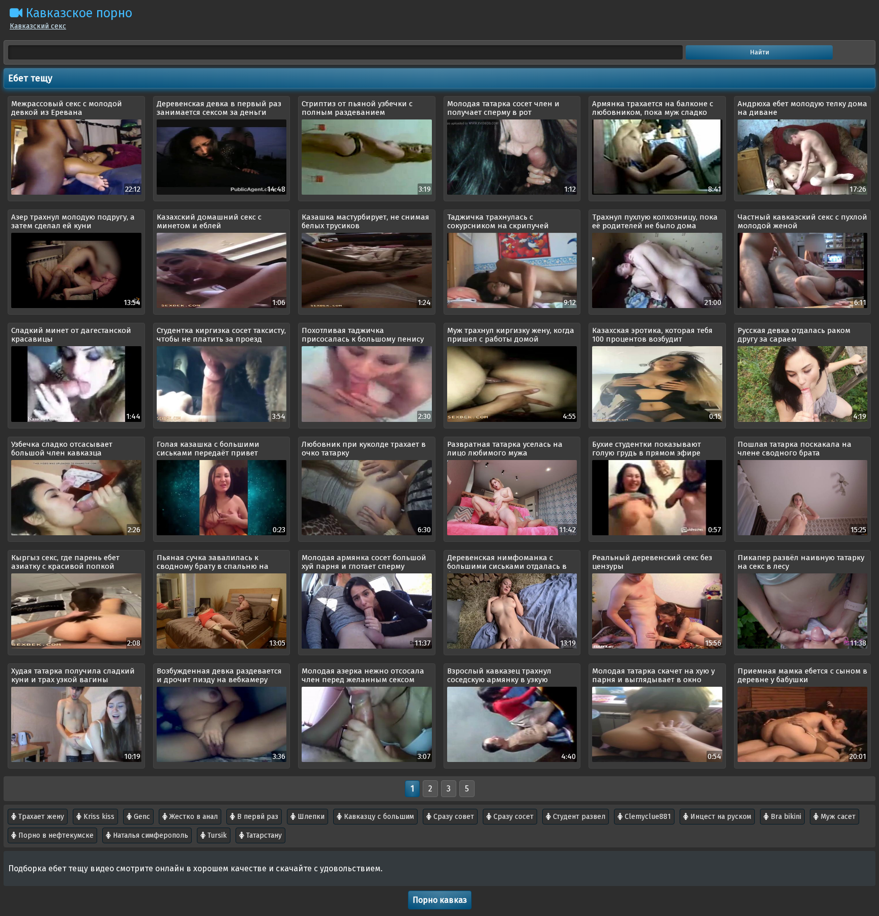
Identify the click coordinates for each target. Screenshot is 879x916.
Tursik (216, 835)
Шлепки (310, 816)
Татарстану (263, 835)
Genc (141, 816)
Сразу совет (452, 816)
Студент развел (578, 816)
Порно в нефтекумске (55, 835)
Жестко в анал (192, 816)
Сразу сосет (512, 816)
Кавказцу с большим (378, 816)
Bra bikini (785, 816)
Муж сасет (837, 816)
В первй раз (256, 816)
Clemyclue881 (647, 816)
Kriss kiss (97, 816)
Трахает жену (40, 816)
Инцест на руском (719, 816)
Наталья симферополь (149, 835)
